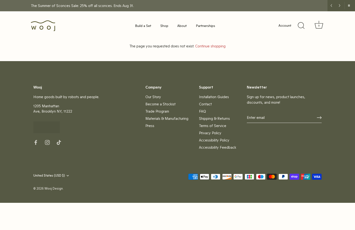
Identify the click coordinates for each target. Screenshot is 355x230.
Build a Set (143, 26)
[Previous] (331, 5)
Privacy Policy (210, 133)
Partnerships (205, 26)
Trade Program (157, 111)
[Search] (301, 25)
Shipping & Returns (214, 118)
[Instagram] (47, 142)
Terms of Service (212, 125)
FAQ (202, 111)
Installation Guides (214, 97)
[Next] (339, 5)
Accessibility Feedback (217, 147)
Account (284, 25)
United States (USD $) (49, 176)
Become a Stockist (160, 104)
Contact (205, 104)
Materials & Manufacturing (166, 118)
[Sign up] (319, 117)
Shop (164, 26)
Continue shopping (210, 46)
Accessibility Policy (214, 140)
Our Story (153, 97)
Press (149, 125)
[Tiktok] (59, 142)
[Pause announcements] (348, 5)
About (182, 26)
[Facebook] (35, 142)
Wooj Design (53, 188)
